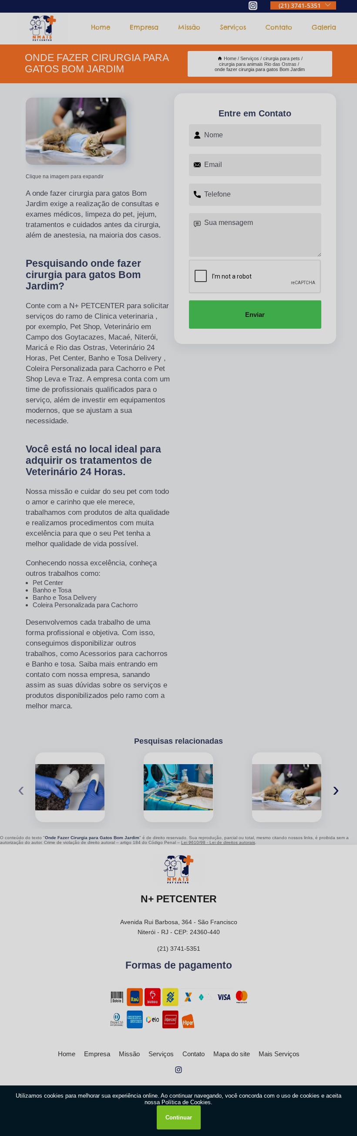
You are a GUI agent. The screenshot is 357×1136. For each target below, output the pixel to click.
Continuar (178, 1117)
